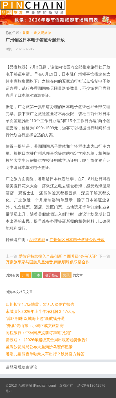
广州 (25, 275)
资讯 (66, 275)
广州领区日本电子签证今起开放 (35, 39)
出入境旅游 (42, 33)
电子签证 (51, 275)
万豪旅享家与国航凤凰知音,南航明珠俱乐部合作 (48, 262)
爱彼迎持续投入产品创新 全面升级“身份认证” (58, 256)
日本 (37, 275)
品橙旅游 (33, 7)
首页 (26, 33)
